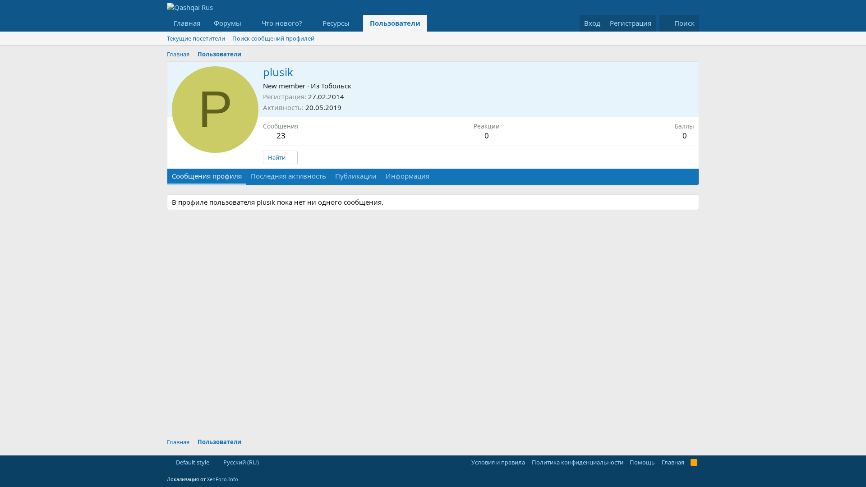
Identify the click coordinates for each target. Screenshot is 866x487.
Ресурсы (336, 23)
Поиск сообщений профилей (273, 38)
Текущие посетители (196, 38)
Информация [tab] (407, 175)
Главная (187, 23)
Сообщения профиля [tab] (207, 175)
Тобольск (336, 85)
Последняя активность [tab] (288, 175)
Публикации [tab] (356, 175)
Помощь (642, 462)
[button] (248, 23)
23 (281, 135)
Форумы (227, 23)
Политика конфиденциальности (577, 462)
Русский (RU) (240, 462)
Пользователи (395, 23)
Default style (192, 462)
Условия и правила (498, 462)
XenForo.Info (222, 479)
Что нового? (282, 23)
